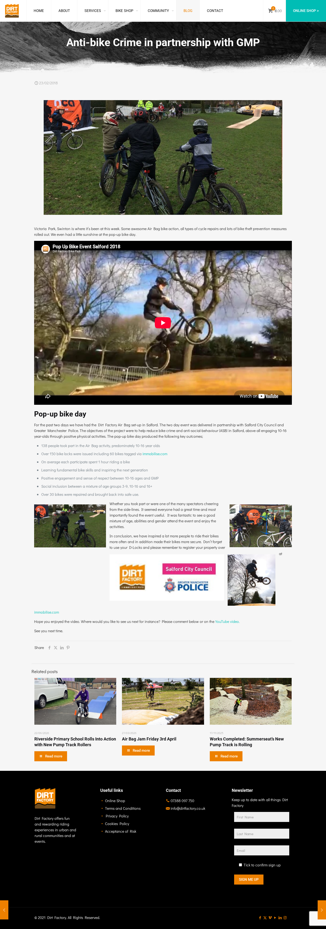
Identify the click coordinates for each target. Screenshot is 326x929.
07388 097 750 (182, 800)
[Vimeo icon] (270, 917)
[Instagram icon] (285, 917)
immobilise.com (154, 453)
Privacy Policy (117, 815)
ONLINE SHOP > (306, 11)
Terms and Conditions (123, 808)
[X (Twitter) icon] (265, 917)
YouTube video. (227, 621)
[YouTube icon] (275, 917)
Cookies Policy (117, 823)
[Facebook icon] (260, 917)
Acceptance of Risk (120, 831)
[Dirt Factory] (12, 11)
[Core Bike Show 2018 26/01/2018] (4, 909)
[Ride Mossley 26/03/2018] (322, 909)
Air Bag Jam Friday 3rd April (149, 738)
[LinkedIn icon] (280, 917)
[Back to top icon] (303, 919)
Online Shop (115, 800)
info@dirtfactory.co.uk (188, 808)
